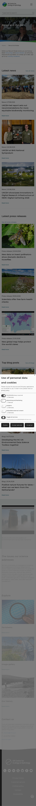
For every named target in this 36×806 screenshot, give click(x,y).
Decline (5, 425)
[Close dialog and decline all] (34, 375)
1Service (9, 402)
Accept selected (17, 425)
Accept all (29, 425)
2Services (10, 397)
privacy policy (5, 390)
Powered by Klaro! (29, 429)
